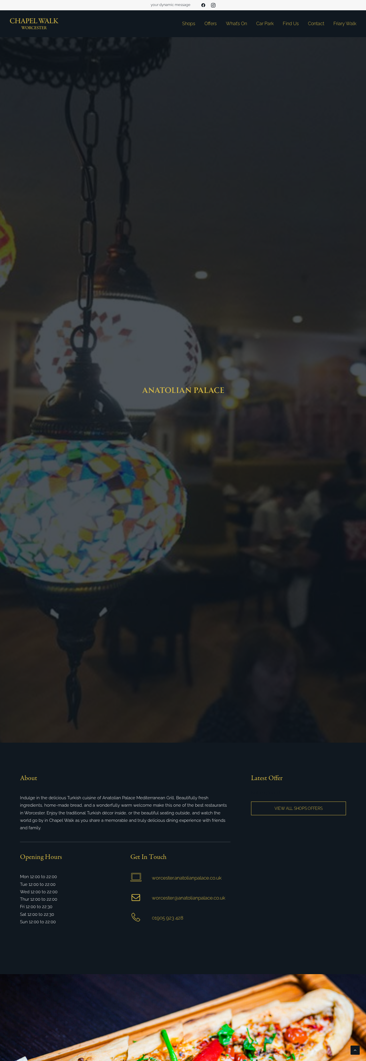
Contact (316, 23)
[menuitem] (203, 5)
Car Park (265, 23)
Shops (188, 23)
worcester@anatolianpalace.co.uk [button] (188, 898)
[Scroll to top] (355, 1049)
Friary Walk (344, 23)
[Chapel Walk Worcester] (34, 23)
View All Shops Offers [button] (298, 808)
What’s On (236, 23)
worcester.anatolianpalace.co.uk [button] (187, 878)
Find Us (291, 23)
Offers (210, 23)
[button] (203, 5)
